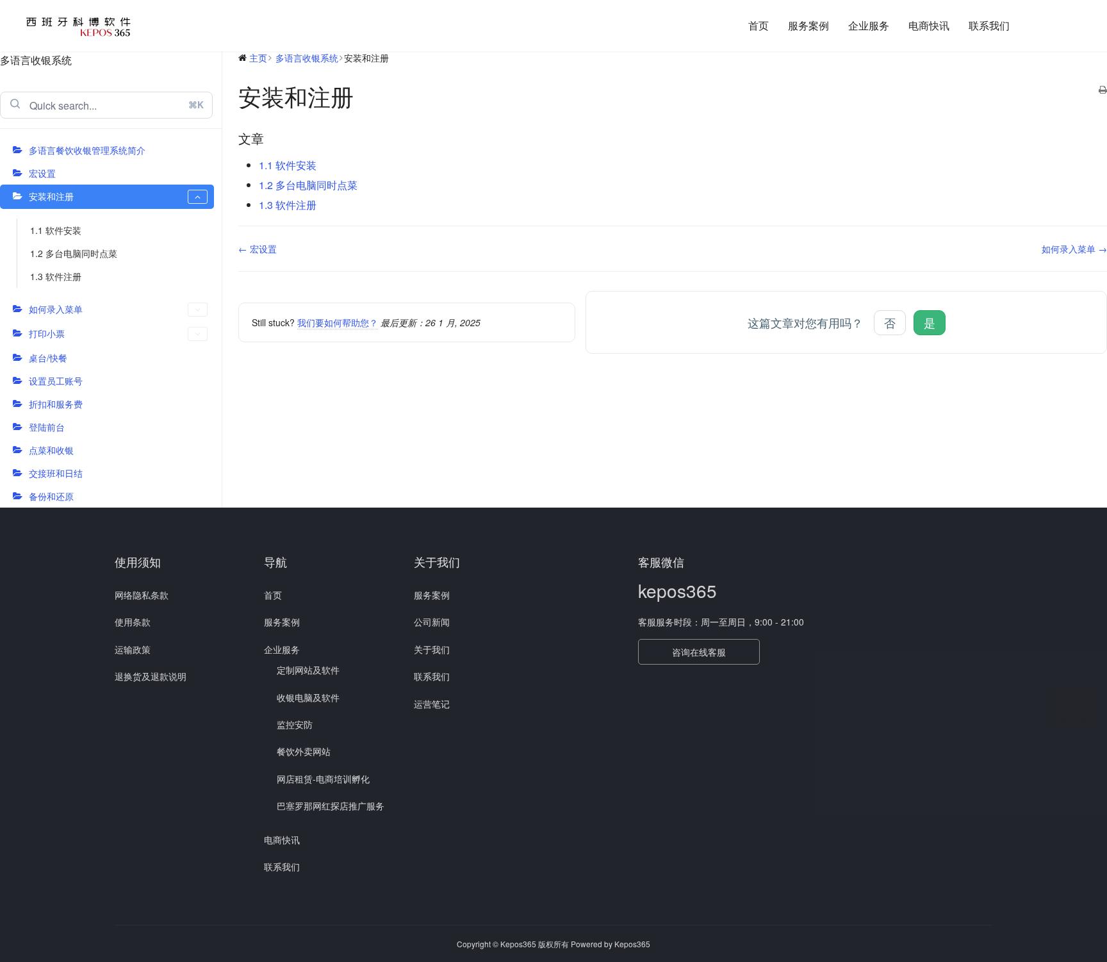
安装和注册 (51, 196)
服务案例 (808, 25)
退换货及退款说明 (150, 676)
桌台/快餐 (48, 357)
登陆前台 (47, 426)
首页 (758, 25)
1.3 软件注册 (55, 276)
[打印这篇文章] (1103, 89)
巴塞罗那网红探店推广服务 (330, 805)
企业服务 (868, 25)
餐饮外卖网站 (304, 751)
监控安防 (295, 724)
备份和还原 (51, 496)
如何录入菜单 (56, 309)
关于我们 (432, 649)
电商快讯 (928, 25)
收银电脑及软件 (308, 697)
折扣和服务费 (56, 403)
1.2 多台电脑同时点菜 (73, 253)
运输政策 (133, 649)
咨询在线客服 (699, 651)
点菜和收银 (51, 450)
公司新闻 (432, 621)
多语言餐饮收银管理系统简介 (87, 150)
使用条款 (133, 621)
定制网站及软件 (308, 669)
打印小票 (47, 333)
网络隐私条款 (141, 594)
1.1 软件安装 (55, 230)
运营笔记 (432, 703)
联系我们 (989, 25)
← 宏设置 (257, 248)
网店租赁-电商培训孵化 (323, 778)
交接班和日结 (56, 473)
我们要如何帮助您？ (337, 322)
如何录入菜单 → (1074, 248)
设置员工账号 (56, 380)
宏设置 (42, 173)
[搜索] (1034, 25)
